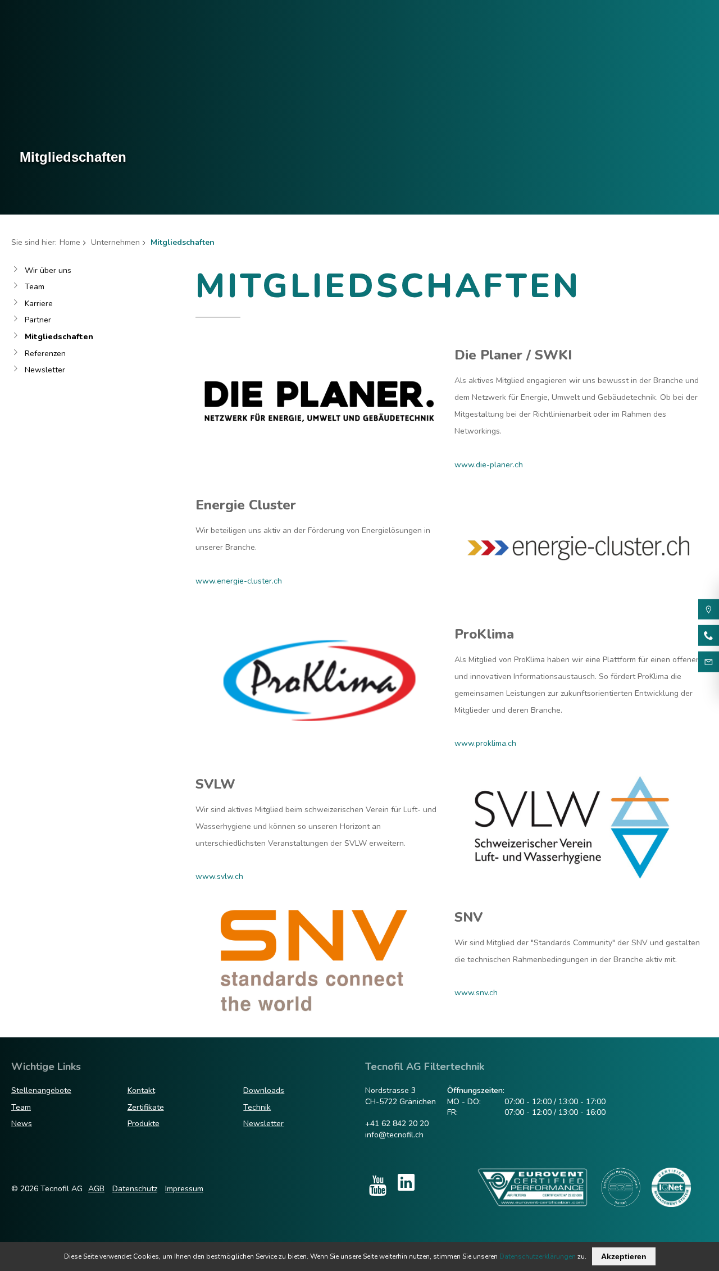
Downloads (263, 1090)
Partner (38, 320)
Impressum (184, 1188)
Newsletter (45, 370)
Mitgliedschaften (59, 336)
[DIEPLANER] (319, 447)
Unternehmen (115, 242)
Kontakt (141, 1090)
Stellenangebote (41, 1090)
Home (70, 242)
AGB (96, 1188)
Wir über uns (48, 270)
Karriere (39, 303)
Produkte (144, 1123)
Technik (257, 1107)
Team (34, 286)
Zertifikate (146, 1107)
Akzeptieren (624, 1256)
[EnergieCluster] (578, 597)
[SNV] (319, 1009)
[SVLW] (578, 876)
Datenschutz (134, 1188)
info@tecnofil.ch (394, 1134)
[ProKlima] (319, 726)
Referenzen (45, 353)
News (21, 1123)
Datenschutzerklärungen (537, 1256)
